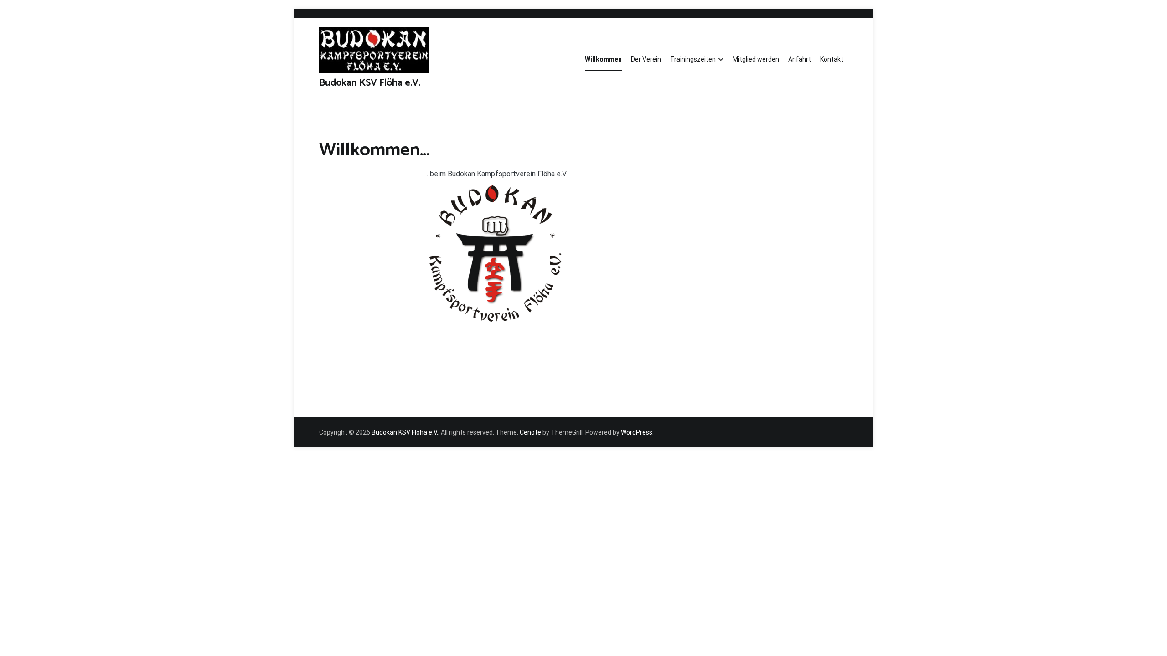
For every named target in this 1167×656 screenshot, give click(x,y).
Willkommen (603, 59)
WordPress (636, 432)
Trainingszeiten (693, 59)
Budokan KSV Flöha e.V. (369, 83)
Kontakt (831, 59)
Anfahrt (799, 59)
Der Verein (646, 59)
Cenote (530, 432)
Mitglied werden (756, 59)
